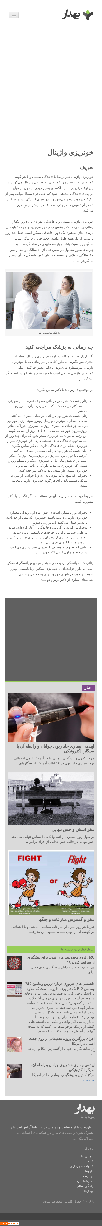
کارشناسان (84, 1181)
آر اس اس (24, 1127)
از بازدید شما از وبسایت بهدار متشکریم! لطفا (63, 1127)
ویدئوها (88, 1191)
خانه (90, 1161)
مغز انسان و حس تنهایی (73, 829)
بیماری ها (87, 1156)
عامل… (89, 1079)
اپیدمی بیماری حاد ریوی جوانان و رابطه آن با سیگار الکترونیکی (55, 748)
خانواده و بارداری (81, 1166)
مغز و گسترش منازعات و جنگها (66, 919)
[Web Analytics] (9, 1223)
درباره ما (87, 1176)
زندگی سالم (85, 1186)
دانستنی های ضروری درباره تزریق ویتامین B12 (60, 984)
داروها (89, 1171)
